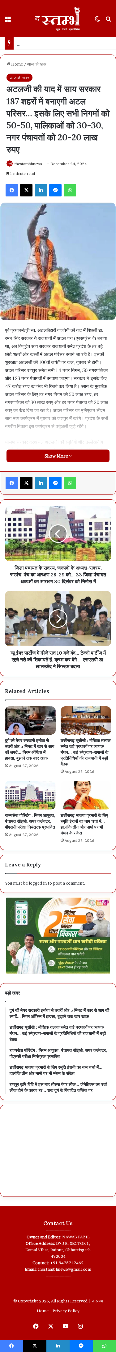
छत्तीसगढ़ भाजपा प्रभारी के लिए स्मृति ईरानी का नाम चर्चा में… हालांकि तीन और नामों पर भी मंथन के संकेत (84, 824)
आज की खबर (36, 64)
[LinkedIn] (41, 190)
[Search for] (108, 21)
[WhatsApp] (70, 190)
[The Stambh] (58, 18)
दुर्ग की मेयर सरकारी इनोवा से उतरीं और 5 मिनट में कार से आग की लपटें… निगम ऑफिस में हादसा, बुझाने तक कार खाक (29, 749)
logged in (38, 883)
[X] (26, 190)
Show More (57, 455)
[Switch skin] (97, 21)
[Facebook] (12, 190)
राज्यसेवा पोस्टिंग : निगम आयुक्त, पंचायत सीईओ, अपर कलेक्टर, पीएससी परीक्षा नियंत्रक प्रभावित (30, 821)
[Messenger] (55, 190)
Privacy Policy (66, 1310)
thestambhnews (28, 163)
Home (16, 64)
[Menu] (8, 21)
